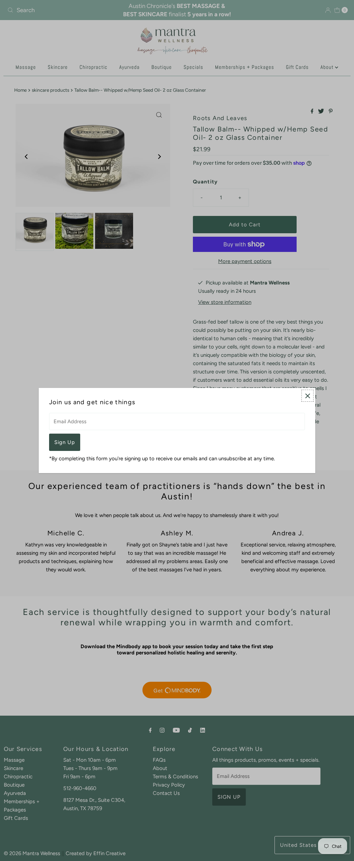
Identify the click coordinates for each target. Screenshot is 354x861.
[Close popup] (307, 396)
